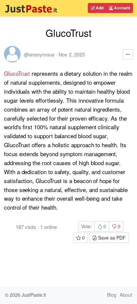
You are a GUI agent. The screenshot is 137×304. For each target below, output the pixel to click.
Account (121, 8)
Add (99, 8)
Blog (111, 294)
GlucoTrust (17, 73)
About (126, 294)
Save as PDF (111, 237)
